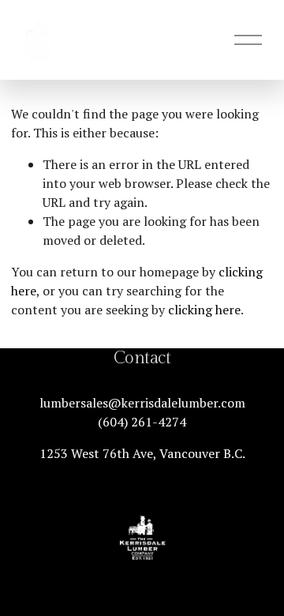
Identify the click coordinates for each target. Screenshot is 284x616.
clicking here (204, 309)
